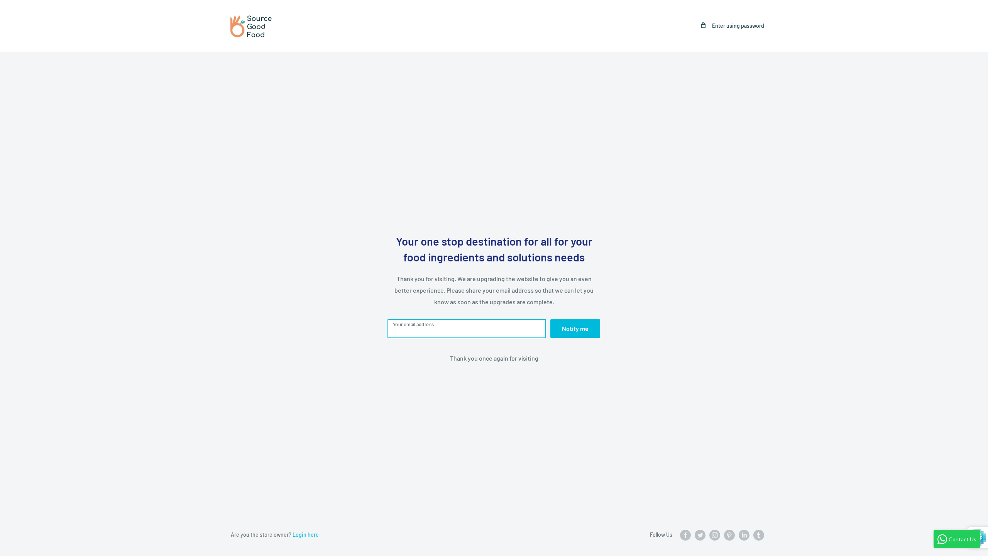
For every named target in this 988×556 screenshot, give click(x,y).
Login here (306, 534)
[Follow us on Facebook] (685, 535)
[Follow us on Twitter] (700, 535)
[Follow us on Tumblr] (758, 535)
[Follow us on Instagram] (714, 535)
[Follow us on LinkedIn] (744, 535)
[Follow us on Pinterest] (729, 535)
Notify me (575, 328)
